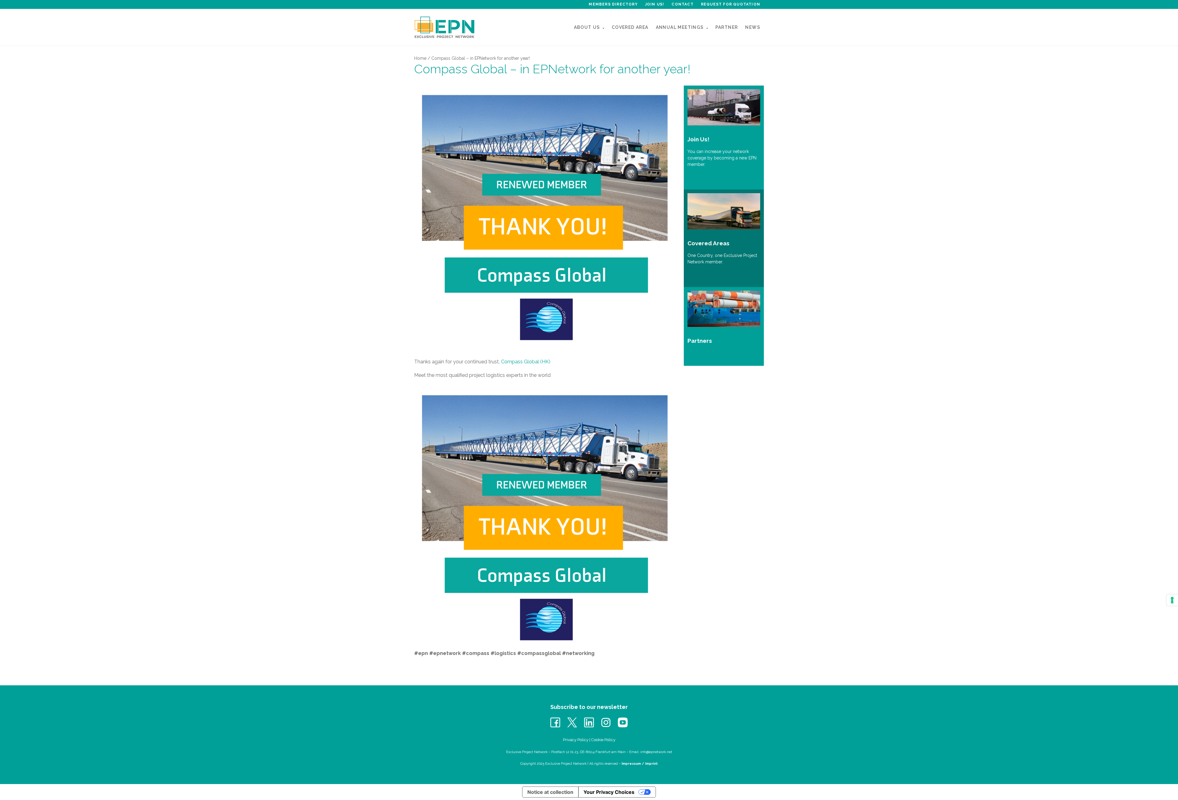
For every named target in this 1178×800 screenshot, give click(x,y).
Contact (682, 4)
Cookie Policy (603, 739)
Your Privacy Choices (608, 792)
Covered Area (630, 27)
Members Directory (613, 4)
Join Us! (654, 4)
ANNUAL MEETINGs (680, 27)
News (752, 27)
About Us (587, 27)
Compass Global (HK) (525, 362)
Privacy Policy (575, 739)
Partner (726, 27)
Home (420, 58)
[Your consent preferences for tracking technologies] (1172, 600)
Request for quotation (730, 4)
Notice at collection (550, 792)
